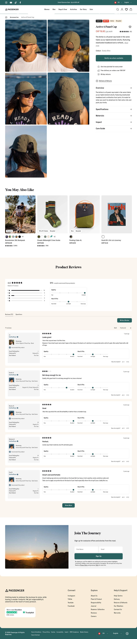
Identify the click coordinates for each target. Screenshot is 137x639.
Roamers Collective (97, 609)
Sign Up (98, 556)
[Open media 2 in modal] (68, 46)
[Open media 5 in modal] (26, 151)
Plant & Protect (96, 599)
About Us (94, 596)
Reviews (94, 613)
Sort (115, 328)
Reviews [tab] (9, 315)
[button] (126, 31)
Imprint (66, 632)
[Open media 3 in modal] (26, 99)
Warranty (117, 613)
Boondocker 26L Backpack (15, 240)
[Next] (33, 215)
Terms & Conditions (36, 632)
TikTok (70, 599)
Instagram (71, 596)
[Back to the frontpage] (6, 17)
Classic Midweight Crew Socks (48, 240)
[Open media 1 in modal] (26, 46)
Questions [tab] (19, 315)
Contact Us (118, 609)
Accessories (14, 17)
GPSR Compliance (74, 632)
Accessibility (60, 632)
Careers (93, 616)
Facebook (71, 606)
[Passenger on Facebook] (20, 2)
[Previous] (7, 215)
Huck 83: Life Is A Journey (111, 240)
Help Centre (118, 596)
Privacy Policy (46, 632)
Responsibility (96, 602)
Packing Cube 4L (75, 240)
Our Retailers (118, 606)
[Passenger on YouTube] (11, 2)
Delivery (117, 599)
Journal (93, 606)
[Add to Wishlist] (130, 27)
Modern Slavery (84, 632)
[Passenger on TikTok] (16, 2)
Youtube (70, 602)
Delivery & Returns (105, 81)
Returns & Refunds (120, 602)
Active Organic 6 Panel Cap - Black (25, 343)
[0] (126, 9)
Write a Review (126, 321)
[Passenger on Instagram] (6, 2)
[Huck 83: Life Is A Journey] (116, 214)
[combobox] (118, 2)
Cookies (53, 632)
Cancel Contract (35, 635)
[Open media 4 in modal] (68, 99)
